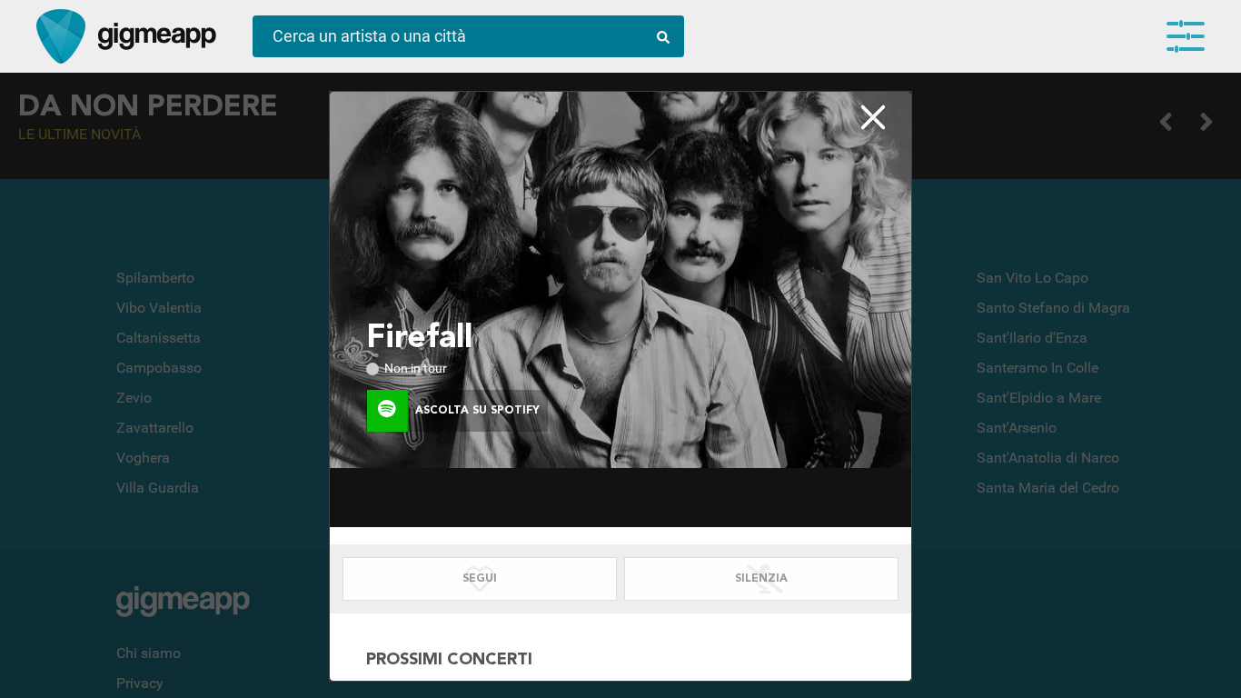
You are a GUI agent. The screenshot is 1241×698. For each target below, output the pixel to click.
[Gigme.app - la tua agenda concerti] (60, 36)
